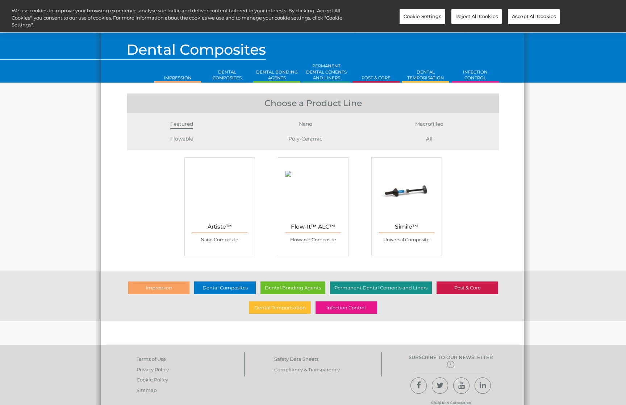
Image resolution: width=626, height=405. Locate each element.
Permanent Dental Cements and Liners (380, 288)
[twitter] (440, 385)
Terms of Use (151, 359)
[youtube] (461, 385)
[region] (313, 16)
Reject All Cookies (476, 16)
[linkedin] (483, 385)
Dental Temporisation (280, 307)
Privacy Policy (153, 369)
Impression (159, 288)
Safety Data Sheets (296, 359)
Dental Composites (225, 288)
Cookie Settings (422, 16)
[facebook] (418, 385)
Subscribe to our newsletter (451, 357)
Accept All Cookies (534, 16)
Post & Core (467, 288)
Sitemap (147, 390)
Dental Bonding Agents (293, 288)
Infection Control (346, 307)
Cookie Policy (152, 380)
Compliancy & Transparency (307, 369)
